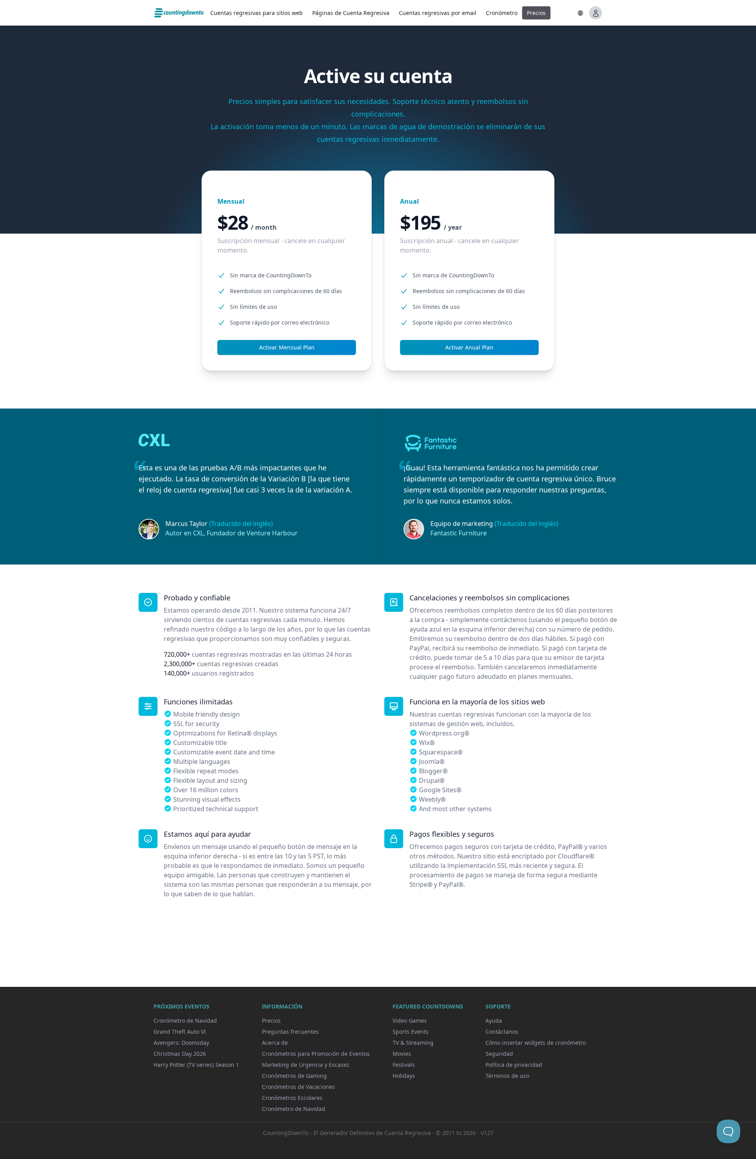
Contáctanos (501, 1031)
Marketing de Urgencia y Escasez (305, 1064)
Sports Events (410, 1031)
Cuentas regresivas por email (437, 13)
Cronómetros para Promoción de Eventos (316, 1053)
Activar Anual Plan (469, 347)
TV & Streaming (413, 1042)
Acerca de (275, 1042)
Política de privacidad (513, 1064)
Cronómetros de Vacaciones (298, 1086)
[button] (580, 13)
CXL (198, 533)
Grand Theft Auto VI (180, 1031)
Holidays (404, 1075)
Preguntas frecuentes (290, 1031)
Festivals (404, 1064)
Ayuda (493, 1020)
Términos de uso (507, 1075)
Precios (536, 13)
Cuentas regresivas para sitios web (256, 13)
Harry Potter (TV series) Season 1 (196, 1064)
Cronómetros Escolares (292, 1097)
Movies (402, 1053)
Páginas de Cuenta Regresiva (350, 13)
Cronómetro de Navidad (185, 1020)
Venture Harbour (272, 533)
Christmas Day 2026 (180, 1053)
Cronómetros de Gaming (294, 1075)
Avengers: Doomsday (181, 1042)
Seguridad (499, 1053)
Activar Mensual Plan (287, 347)
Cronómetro (501, 13)
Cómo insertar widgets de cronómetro (535, 1042)
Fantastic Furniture (458, 533)
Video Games (410, 1020)
